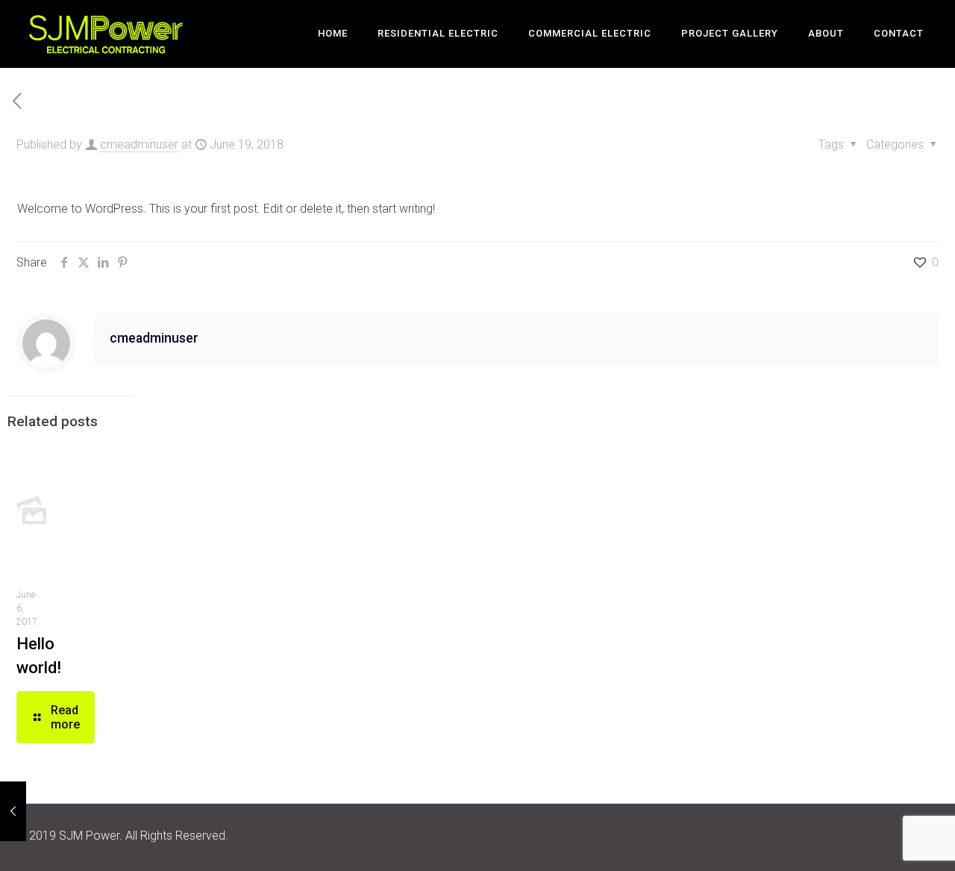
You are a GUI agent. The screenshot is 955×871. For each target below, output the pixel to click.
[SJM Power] (105, 33)
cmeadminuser (139, 144)
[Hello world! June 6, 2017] (13, 811)
